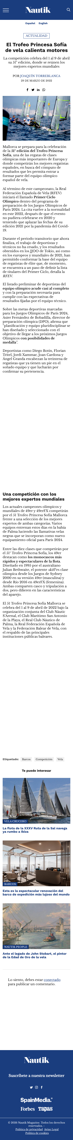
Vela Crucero (15, 821)
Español (30, 23)
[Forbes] (28, 1110)
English (43, 23)
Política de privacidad (29, 1129)
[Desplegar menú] (6, 10)
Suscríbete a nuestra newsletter (36, 1076)
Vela (60, 759)
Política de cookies (37, 1133)
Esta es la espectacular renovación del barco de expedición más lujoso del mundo (36, 892)
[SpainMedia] (36, 1101)
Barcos (26, 759)
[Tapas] (45, 1110)
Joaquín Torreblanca (40, 76)
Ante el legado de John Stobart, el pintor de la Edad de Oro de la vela (34, 955)
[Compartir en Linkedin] (38, 90)
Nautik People (15, 946)
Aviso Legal (51, 1129)
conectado (52, 980)
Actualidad (36, 36)
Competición (44, 759)
